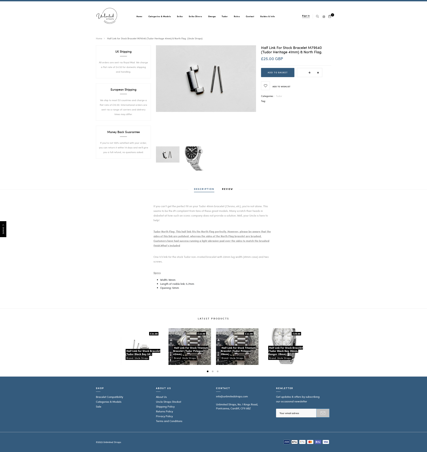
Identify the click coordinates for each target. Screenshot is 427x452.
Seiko (180, 16)
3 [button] (218, 371)
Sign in (306, 15)
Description (204, 189)
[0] (329, 17)
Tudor (225, 16)
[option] (206, 78)
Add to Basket (278, 72)
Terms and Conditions (169, 421)
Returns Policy (164, 411)
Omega (212, 16)
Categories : (267, 96)
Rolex (237, 16)
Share (3, 230)
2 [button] (213, 371)
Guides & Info (267, 16)
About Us (161, 397)
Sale (98, 406)
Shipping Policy (165, 406)
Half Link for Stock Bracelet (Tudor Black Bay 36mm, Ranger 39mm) (285, 351)
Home (139, 16)
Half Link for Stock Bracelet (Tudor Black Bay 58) (143, 352)
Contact (250, 16)
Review (227, 189)
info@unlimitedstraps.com (232, 396)
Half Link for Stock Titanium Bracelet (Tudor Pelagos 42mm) (190, 351)
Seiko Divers (195, 16)
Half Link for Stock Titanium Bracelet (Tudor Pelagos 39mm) (238, 351)
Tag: (263, 101)
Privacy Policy (164, 416)
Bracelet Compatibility (109, 397)
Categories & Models (159, 16)
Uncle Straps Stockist (168, 402)
